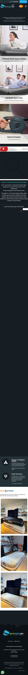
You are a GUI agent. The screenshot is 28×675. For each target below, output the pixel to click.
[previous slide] (24, 209)
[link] (14, 163)
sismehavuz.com (15, 668)
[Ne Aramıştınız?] (21, 6)
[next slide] (26, 209)
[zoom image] (14, 179)
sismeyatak (11, 641)
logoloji (24, 670)
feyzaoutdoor (17, 641)
